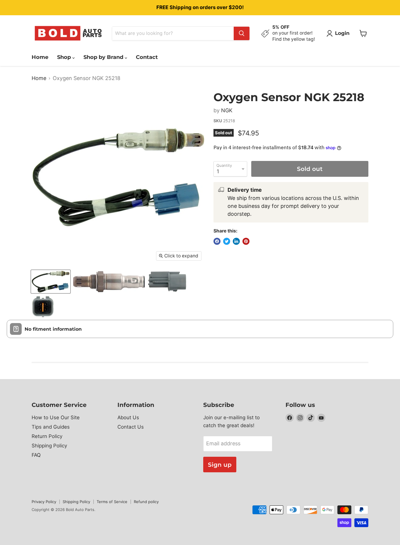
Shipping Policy (49, 446)
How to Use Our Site (56, 417)
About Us (128, 417)
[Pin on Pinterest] (245, 241)
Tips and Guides (51, 427)
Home (40, 57)
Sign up (220, 464)
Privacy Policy (44, 501)
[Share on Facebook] (216, 241)
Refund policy (146, 501)
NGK (227, 110)
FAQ (36, 455)
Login (342, 33)
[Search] (241, 33)
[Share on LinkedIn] (236, 241)
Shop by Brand (104, 57)
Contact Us (130, 427)
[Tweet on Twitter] (226, 241)
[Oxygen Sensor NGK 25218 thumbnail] (50, 281)
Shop (64, 57)
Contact (147, 57)
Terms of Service (112, 501)
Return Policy (47, 436)
